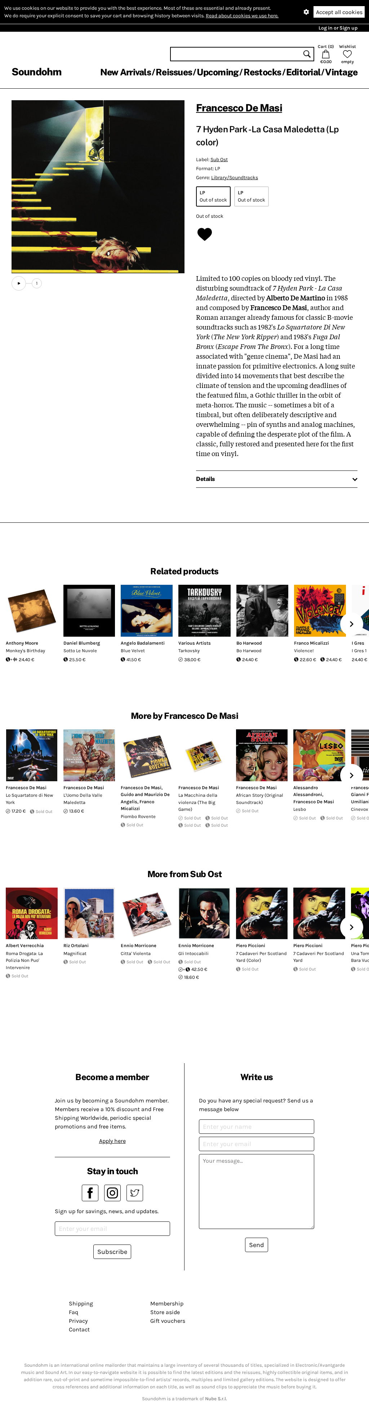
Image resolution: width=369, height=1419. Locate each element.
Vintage (341, 72)
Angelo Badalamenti (143, 643)
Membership (166, 1303)
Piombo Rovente (138, 816)
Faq (73, 1312)
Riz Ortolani (76, 945)
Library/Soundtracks (234, 177)
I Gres (358, 643)
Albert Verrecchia (25, 945)
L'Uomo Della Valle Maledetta (82, 798)
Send (256, 1245)
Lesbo (299, 809)
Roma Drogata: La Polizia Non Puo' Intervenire (24, 960)
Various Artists (194, 643)
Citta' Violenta (136, 953)
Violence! (304, 650)
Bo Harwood (249, 643)
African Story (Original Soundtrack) (259, 798)
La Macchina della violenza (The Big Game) (197, 802)
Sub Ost (219, 159)
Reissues (174, 72)
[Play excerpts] (19, 283)
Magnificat (74, 953)
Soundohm (36, 72)
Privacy (78, 1320)
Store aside (165, 1312)
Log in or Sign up (338, 28)
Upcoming (218, 72)
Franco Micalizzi (311, 643)
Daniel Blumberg (81, 643)
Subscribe (112, 1252)
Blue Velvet (133, 650)
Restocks (262, 72)
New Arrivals (125, 72)
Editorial (303, 72)
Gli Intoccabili (193, 953)
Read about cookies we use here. (242, 16)
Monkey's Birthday (25, 650)
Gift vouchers (167, 1320)
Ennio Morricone (138, 945)
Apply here (112, 1140)
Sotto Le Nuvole (80, 650)
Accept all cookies (339, 12)
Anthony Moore (22, 643)
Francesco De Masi (239, 108)
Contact (79, 1329)
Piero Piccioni (250, 945)
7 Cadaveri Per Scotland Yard (318, 957)
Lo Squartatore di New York (29, 798)
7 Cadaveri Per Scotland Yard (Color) (261, 957)
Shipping (81, 1303)
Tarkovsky (189, 650)
